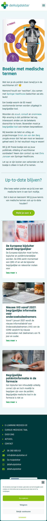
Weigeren (23, 505)
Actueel (9, 439)
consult (24, 114)
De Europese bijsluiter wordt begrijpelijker (20, 247)
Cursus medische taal (16, 429)
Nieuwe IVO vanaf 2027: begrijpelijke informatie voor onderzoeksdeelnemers (21, 312)
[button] (43, 482)
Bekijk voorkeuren (23, 511)
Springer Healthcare (16, 93)
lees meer (10, 272)
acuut (17, 114)
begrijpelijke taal (10, 126)
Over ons (9, 434)
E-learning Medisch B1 (16, 425)
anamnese (36, 114)
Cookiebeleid (22, 517)
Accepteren (23, 498)
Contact (9, 443)
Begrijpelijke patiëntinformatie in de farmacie (21, 378)
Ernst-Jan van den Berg (29, 135)
